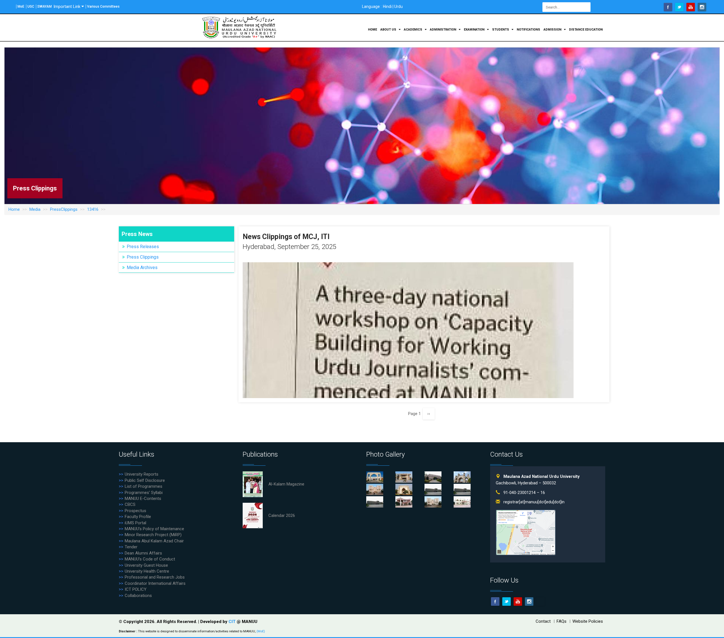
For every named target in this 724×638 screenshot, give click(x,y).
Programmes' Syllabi (144, 492)
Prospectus (135, 510)
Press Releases (143, 246)
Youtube (690, 7)
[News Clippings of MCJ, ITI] (408, 329)
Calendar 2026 (281, 515)
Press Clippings (143, 257)
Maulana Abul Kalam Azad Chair (154, 541)
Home (372, 29)
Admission (553, 29)
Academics (413, 29)
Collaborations (138, 595)
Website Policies (587, 621)
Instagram (702, 7)
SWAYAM (44, 6)
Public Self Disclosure (145, 480)
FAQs (561, 621)
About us (388, 29)
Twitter (679, 7)
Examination (474, 29)
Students (501, 29)
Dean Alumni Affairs (143, 553)
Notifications (528, 29)
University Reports (141, 474)
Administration (443, 29)
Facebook (668, 7)
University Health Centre (147, 571)
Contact (543, 621)
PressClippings (63, 209)
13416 (92, 209)
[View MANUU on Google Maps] (526, 532)
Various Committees (103, 6)
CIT (233, 621)
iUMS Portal (135, 522)
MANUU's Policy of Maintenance (154, 528)
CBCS (130, 504)
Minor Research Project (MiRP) (153, 534)
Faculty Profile (138, 516)
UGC (30, 6)
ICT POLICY (135, 589)
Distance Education (586, 29)
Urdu (398, 6)
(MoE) (261, 631)
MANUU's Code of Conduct (150, 559)
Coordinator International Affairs (155, 583)
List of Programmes (143, 486)
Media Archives (142, 267)
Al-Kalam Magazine (286, 484)
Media (34, 209)
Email (540, 601)
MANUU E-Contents (143, 498)
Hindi (387, 6)
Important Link (66, 6)
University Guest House (146, 565)
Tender (131, 546)
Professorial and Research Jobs (155, 577)
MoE (21, 6)
